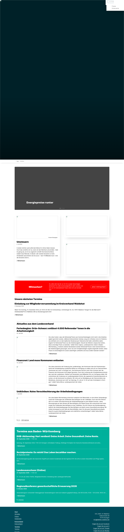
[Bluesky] (22, 3)
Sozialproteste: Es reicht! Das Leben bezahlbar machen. (46, 452)
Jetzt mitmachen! (99, 287)
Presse (114, 6)
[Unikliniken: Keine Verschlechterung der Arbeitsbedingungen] (32, 405)
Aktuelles (17, 514)
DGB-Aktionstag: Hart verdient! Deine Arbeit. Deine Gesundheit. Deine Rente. (58, 436)
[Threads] (20, 3)
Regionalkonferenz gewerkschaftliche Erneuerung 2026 (47, 486)
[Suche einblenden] (117, 3)
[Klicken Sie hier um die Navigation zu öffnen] (121, 3)
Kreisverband (19, 521)
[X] (18, 3)
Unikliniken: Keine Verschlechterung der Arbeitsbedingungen (49, 391)
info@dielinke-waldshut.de (101, 519)
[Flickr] (29, 3)
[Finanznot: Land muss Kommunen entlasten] (32, 374)
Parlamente (115, 8)
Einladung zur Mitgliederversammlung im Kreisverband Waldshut (50, 303)
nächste (26, 420)
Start (18, 161)
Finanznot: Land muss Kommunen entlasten (40, 360)
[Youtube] (27, 3)
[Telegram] (25, 3)
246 (22, 420)
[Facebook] (15, 3)
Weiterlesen (21, 260)
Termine (17, 527)
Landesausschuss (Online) (31, 470)
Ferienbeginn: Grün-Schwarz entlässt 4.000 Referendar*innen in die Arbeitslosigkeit (53, 329)
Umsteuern (23, 242)
